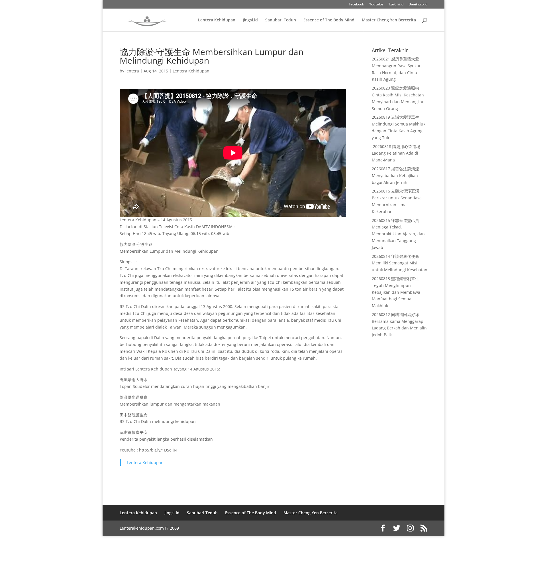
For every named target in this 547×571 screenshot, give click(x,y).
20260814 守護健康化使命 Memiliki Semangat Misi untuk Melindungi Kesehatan (399, 263)
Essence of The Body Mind (328, 20)
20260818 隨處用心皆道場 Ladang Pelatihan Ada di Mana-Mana (396, 153)
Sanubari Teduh (280, 20)
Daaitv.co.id (418, 5)
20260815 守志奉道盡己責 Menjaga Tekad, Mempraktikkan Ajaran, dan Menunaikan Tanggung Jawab (398, 234)
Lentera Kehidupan (216, 20)
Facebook (356, 5)
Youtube (376, 5)
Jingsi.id (250, 20)
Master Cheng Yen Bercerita (389, 20)
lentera (132, 71)
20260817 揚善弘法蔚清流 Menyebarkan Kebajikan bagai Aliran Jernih (395, 175)
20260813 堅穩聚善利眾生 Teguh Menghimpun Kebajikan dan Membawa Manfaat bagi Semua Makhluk (396, 292)
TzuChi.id (395, 5)
